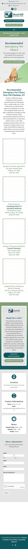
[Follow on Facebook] (12, 9)
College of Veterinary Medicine (14, 246)
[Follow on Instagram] (15, 9)
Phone (5, 466)
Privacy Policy (13, 540)
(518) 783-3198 (14, 173)
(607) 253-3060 (14, 255)
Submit (7, 493)
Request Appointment (14, 62)
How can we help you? (9, 472)
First (4, 457)
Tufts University (14, 204)
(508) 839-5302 (14, 215)
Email (5, 460)
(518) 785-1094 (14, 295)
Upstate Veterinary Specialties (14, 166)
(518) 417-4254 (16, 404)
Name (5, 453)
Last (15, 457)
